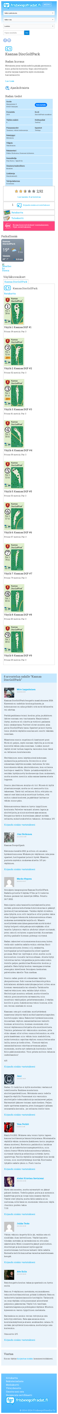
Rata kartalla (41, 105)
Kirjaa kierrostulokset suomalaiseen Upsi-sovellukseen (31, 226)
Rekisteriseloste (14, 1381)
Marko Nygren (24, 878)
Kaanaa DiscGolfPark (15, 281)
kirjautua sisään (25, 1358)
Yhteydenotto (13, 1388)
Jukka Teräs (23, 1223)
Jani (19, 1076)
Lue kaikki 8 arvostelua (29, 197)
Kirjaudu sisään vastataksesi (19, 824)
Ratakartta (17, 212)
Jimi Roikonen (24, 834)
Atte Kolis (22, 1271)
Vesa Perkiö (23, 1124)
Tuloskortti (17, 218)
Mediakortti (12, 1384)
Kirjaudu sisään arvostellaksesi (36, 205)
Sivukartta (12, 1378)
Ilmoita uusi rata (15, 1391)
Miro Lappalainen (26, 689)
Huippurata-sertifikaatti (19, 1395)
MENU (47, 4)
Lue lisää (9, 81)
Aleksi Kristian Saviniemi (30, 1178)
